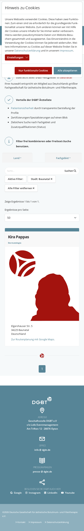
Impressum (66, 50)
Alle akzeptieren (67, 70)
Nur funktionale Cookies (33, 70)
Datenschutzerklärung (27, 50)
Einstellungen (15, 57)
